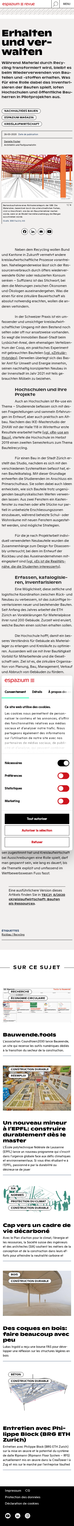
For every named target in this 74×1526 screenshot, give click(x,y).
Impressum (13, 1490)
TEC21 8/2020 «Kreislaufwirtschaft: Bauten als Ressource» (37, 899)
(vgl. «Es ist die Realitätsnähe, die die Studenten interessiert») (34, 564)
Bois (14, 1274)
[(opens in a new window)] (49, 231)
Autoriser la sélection (37, 830)
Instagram (27, 1516)
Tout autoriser (37, 819)
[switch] (63, 776)
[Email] (41, 231)
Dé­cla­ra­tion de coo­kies (22, 1503)
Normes (17, 1195)
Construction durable (30, 1069)
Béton (16, 1374)
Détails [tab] (37, 692)
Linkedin (18, 1516)
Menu (67, 4)
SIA (13, 1188)
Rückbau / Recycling (13, 934)
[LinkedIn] (33, 231)
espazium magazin (19, 117)
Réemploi (18, 1075)
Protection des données (22, 1497)
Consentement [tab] (15, 692)
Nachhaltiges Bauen (21, 111)
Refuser (37, 842)
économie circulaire (28, 998)
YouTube (8, 1516)
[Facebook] (25, 231)
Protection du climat (28, 1201)
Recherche (20, 991)
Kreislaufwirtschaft (21, 124)
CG (27, 1490)
